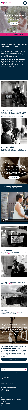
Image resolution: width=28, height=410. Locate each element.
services (16, 312)
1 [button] (13, 31)
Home (3, 372)
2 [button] (14, 31)
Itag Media (25, 408)
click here (9, 254)
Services (18, 375)
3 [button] (15, 342)
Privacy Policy (4, 401)
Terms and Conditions (5, 403)
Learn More (13, 177)
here (10, 283)
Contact (18, 372)
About (3, 375)
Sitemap (2, 405)
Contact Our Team (14, 359)
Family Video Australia (6, 3)
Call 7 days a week (14, 35)
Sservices (14, 23)
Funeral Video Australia (5, 378)
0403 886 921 (4, 386)
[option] (14, 19)
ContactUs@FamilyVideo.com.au (8, 387)
